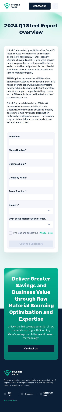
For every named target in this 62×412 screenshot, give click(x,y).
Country (19, 205)
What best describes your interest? (27, 219)
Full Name (20, 137)
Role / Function (23, 191)
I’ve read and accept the (33, 233)
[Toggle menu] (55, 6)
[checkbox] (10, 233)
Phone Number (23, 150)
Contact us (39, 5)
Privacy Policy (45, 233)
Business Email (23, 164)
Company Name (23, 178)
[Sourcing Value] (13, 6)
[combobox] (31, 211)
